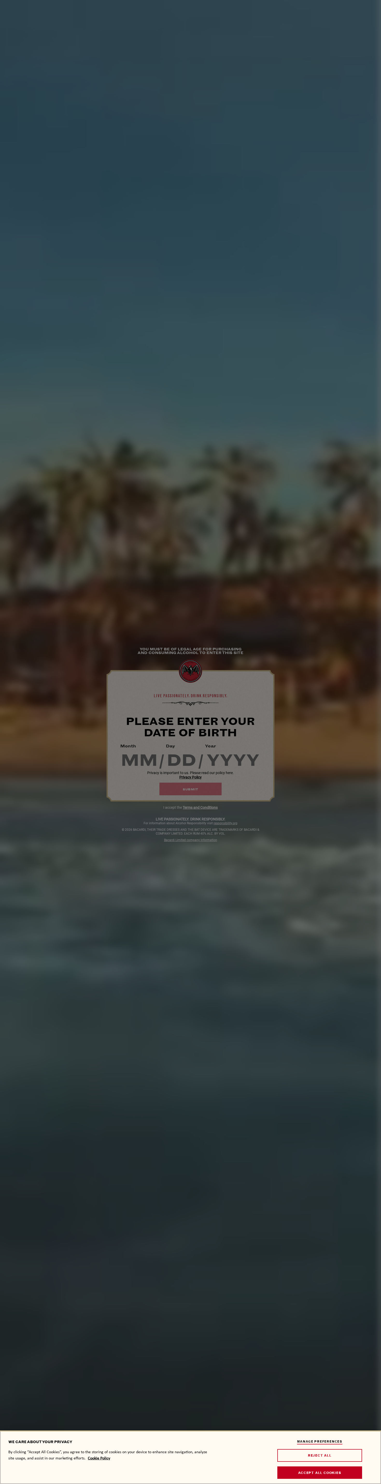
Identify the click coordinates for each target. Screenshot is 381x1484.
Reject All (319, 1455)
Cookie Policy (99, 1458)
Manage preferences (319, 1441)
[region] (190, 1457)
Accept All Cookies (319, 1473)
